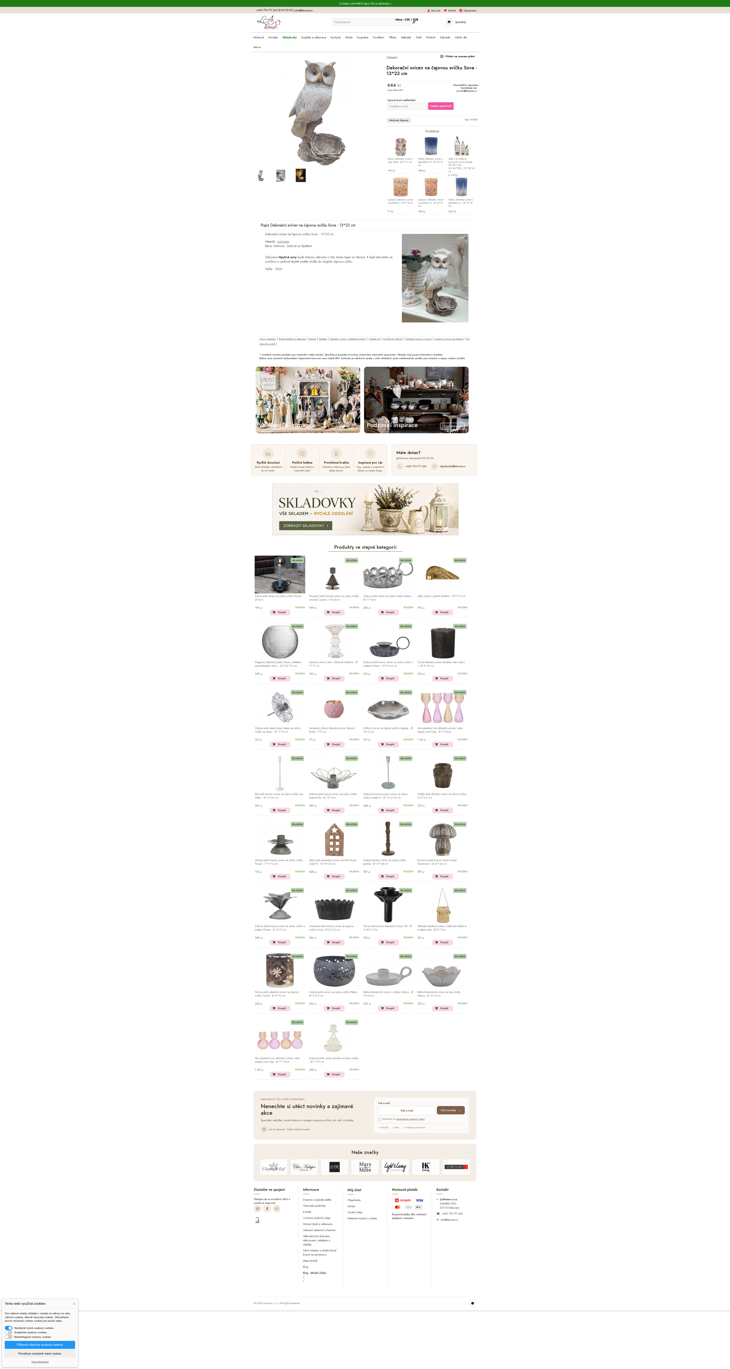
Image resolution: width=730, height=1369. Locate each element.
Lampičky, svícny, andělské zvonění (348, 339)
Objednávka (469, 10)
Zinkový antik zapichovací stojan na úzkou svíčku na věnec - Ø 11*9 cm (278, 730)
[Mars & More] (365, 1167)
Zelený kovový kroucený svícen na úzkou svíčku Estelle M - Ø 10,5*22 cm (385, 796)
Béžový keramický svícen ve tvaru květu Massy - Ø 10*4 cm (438, 994)
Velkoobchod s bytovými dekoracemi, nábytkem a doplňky (316, 1240)
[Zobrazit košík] (449, 22)
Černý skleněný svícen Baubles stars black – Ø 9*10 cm (441, 664)
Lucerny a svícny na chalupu (449, 339)
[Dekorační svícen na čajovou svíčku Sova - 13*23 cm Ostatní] (261, 175)
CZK (408, 19)
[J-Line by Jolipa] (335, 1167)
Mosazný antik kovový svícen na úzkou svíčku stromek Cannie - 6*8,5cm (334, 598)
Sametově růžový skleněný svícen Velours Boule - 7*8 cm (332, 730)
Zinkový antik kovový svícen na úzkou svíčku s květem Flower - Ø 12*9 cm (280, 928)
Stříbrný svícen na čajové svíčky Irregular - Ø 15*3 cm (388, 730)
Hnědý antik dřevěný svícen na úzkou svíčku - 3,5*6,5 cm (442, 796)
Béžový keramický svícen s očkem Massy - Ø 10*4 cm (388, 994)
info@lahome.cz (304, 10)
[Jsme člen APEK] (257, 1220)
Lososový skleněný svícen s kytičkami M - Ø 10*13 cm (431, 203)
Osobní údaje (355, 1212)
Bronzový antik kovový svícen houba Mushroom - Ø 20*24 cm (437, 862)
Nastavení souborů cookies (362, 1218)
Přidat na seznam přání (460, 56)
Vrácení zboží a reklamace (317, 1224)
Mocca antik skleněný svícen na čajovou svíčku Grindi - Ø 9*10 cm (277, 994)
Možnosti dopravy (399, 120)
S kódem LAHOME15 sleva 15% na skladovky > (365, 4)
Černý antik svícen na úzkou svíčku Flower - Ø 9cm (279, 598)
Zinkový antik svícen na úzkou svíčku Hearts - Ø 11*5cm (388, 598)
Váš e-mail (384, 1103)
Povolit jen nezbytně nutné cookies (39, 1353)
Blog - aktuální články (314, 1273)
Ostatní (391, 57)
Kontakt (307, 1212)
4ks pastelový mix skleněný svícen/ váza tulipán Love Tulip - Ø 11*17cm (277, 1060)
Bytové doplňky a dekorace (292, 339)
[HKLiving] (426, 1167)
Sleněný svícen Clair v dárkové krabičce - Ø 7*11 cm (333, 664)
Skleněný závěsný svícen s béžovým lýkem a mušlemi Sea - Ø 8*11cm (442, 928)
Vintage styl (374, 339)
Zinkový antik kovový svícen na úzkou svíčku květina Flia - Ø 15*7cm (333, 796)
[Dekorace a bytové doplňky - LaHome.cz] (269, 22)
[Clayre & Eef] (274, 1167)
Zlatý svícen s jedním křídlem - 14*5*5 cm (441, 596)
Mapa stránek (310, 1261)
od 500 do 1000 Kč (393, 339)
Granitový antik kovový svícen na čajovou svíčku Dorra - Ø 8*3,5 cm (331, 928)
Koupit (282, 612)
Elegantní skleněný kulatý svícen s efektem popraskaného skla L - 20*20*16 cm (278, 664)
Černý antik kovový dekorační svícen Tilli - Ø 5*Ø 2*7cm (387, 928)
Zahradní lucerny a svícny (419, 339)
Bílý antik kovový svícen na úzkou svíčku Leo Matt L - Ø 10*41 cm (279, 796)
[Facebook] (267, 1208)
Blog (305, 1267)
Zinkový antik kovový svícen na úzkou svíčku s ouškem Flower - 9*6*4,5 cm (388, 664)
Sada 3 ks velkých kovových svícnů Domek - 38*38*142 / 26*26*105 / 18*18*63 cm (461, 165)
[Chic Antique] (304, 1167)
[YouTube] (276, 1208)
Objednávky (354, 1200)
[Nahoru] (472, 1303)
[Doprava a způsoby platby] (409, 1205)
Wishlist (452, 10)
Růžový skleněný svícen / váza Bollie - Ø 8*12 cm (400, 160)
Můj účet (435, 10)
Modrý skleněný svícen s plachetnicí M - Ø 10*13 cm (430, 162)
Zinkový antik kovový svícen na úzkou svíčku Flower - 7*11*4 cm (279, 862)
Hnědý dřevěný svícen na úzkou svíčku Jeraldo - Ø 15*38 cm (384, 862)
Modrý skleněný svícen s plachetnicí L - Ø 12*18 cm (460, 203)
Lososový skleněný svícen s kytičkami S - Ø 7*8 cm (400, 201)
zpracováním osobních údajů (410, 1119)
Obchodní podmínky (314, 1206)
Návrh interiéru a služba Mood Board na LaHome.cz (319, 1253)
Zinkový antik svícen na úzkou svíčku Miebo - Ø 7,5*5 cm (333, 994)
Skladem (323, 339)
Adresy (351, 1206)
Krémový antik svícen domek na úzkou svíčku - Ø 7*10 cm (334, 1060)
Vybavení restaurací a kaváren (319, 1230)
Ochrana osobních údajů (316, 1218)
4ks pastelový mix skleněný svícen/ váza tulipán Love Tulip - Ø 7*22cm (439, 730)
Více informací (40, 1361)
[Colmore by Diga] (456, 1167)
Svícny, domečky (267, 339)
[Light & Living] (395, 1167)
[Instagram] (257, 1208)
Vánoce (312, 339)
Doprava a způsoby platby (317, 1200)
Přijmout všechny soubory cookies (40, 1344)
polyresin (283, 241)
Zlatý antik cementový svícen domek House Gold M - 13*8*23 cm (332, 862)
